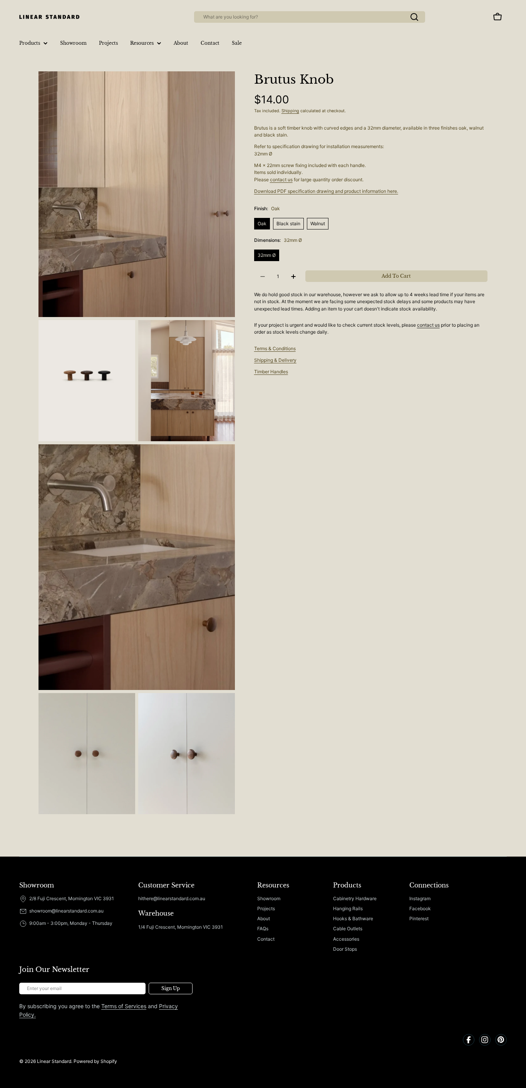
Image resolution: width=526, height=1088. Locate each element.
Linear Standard (54, 1061)
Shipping (290, 110)
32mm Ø (267, 255)
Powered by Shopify (95, 1061)
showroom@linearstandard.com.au (66, 911)
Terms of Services (123, 1006)
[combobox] (309, 17)
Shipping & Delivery (275, 360)
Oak (262, 223)
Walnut (317, 223)
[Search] (414, 17)
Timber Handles (271, 372)
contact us (281, 179)
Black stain (288, 223)
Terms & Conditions (275, 348)
